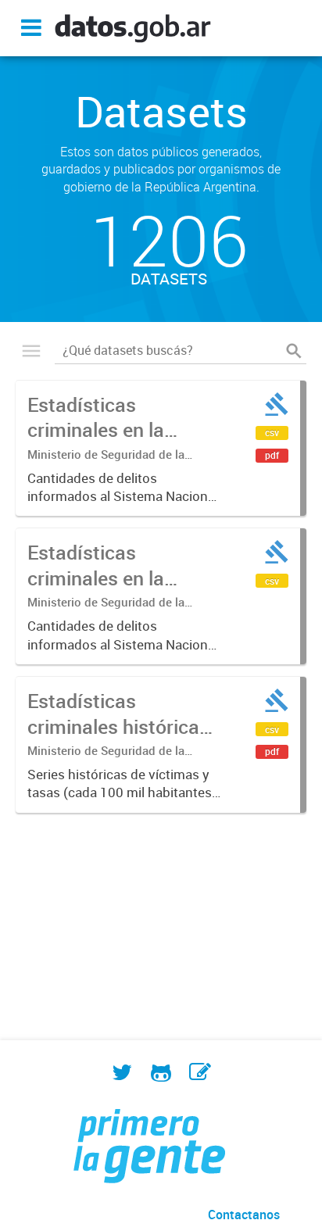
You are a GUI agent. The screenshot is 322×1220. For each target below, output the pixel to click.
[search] (293, 351)
